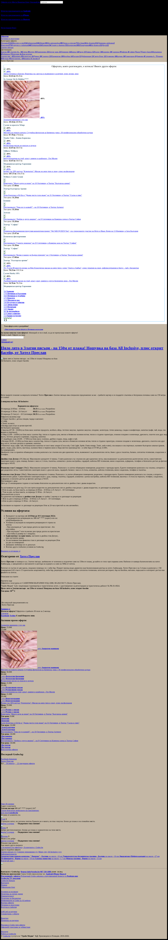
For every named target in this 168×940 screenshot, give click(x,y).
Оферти (6, 2)
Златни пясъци (9, 852)
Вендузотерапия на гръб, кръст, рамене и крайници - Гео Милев (30, 158)
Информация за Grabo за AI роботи (16, 900)
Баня (138, 52)
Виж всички (26, 54)
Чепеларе (16, 54)
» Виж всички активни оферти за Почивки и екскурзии (23, 329)
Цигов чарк (55, 52)
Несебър (68, 56)
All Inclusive (55, 852)
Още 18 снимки (7, 804)
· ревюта (9, 763)
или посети (9, 813)
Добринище (87, 56)
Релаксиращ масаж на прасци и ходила (20, 145)
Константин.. (16, 59)
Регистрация (6, 28)
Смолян (35, 59)
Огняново (111, 56)
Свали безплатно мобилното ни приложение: (20, 810)
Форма (24, 872)
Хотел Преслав (30, 556)
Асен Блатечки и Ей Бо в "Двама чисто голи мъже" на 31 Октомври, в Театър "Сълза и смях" (43, 195)
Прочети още (6, 581)
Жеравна (27, 59)
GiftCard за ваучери (9, 912)
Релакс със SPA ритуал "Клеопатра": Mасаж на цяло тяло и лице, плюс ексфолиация (39, 171)
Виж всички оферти (9, 749)
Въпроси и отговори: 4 (10, 551)
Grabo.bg (6, 936)
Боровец (18, 56)
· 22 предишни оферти (25, 763)
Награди (4, 932)
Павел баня (146, 52)
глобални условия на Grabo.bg (31, 547)
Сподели (4, 613)
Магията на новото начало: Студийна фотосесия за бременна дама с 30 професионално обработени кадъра (48, 133)
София (132, 52)
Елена (25, 52)
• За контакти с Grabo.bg (33, 847)
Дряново (140, 56)
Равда (82, 52)
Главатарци (130, 56)
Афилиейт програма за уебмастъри (15, 927)
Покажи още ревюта (9, 843)
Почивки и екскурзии (10, 905)
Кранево (107, 52)
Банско (5, 52)
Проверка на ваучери (10, 920)
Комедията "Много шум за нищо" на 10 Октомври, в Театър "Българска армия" (37, 183)
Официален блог (8, 887)
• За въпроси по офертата (11, 847)
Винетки (4, 918)
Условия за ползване (9, 892)
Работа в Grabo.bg (8, 934)
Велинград (28, 56)
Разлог (98, 52)
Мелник (6, 59)
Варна (75, 52)
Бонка (3, 828)
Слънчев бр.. (15, 52)
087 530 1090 (45, 872)
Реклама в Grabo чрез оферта (13, 925)
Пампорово (43, 52)
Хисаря (77, 56)
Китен (33, 52)
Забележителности (9, 854)
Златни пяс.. (7, 56)
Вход (14, 28)
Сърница (116, 52)
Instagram (13, 759)
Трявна (90, 52)
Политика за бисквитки (11, 898)
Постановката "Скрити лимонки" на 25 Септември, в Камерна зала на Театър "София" (40, 243)
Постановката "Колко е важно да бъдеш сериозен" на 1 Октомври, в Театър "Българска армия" (43, 255)
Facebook (5, 759)
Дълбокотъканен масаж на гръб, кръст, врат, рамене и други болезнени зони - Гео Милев (41, 281)
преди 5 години (7, 823)
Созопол (46, 56)
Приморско (57, 56)
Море (42, 852)
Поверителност (7, 896)
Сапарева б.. (151, 56)
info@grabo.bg (33, 872)
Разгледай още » (8, 861)
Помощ (4, 885)
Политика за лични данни (12, 894)
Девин (38, 56)
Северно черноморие (27, 852)
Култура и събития (9, 907)
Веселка (4, 836)
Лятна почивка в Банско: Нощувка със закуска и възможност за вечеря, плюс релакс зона (41, 74)
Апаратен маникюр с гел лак (16, 120)
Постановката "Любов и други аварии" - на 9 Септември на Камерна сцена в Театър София (42, 219)
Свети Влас (100, 56)
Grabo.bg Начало (8, 881)
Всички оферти (7, 903)
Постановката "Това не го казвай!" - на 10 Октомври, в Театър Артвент (34, 207)
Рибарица (7, 54)
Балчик (121, 56)
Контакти (5, 883)
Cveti (3, 819)
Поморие (66, 52)
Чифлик (125, 52)
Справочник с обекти (10, 914)
